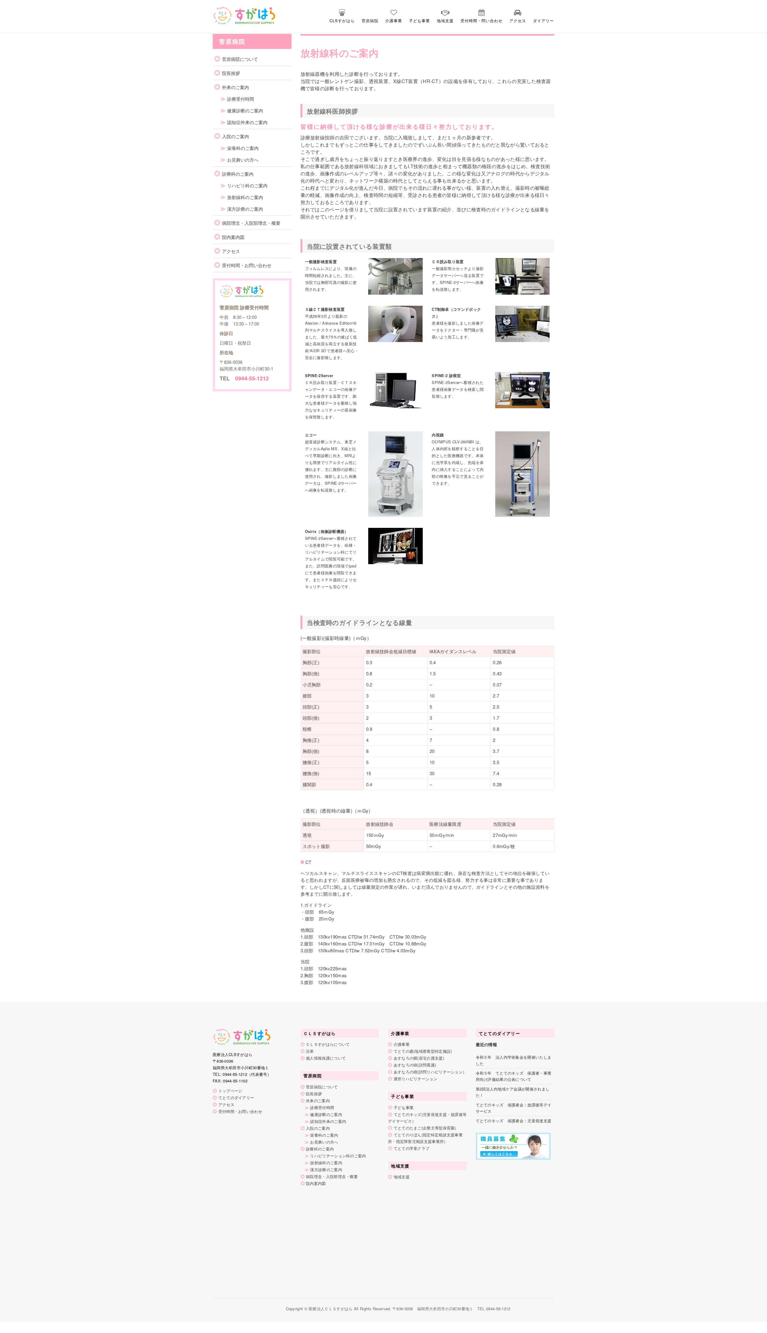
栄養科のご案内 (243, 148)
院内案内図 (233, 237)
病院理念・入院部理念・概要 (251, 223)
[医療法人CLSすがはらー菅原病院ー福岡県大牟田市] (233, 15)
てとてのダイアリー (236, 1097)
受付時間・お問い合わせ (246, 265)
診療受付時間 (240, 99)
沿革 (310, 1051)
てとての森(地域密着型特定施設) (423, 1051)
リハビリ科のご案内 (247, 185)
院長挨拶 (231, 73)
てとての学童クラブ (412, 1148)
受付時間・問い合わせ (481, 20)
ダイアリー (543, 20)
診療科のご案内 (237, 174)
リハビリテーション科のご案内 (338, 1156)
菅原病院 (370, 20)
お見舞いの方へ (243, 159)
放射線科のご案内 (245, 197)
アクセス (517, 20)
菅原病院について (240, 59)
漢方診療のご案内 (245, 209)
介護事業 (393, 20)
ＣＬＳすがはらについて (328, 1044)
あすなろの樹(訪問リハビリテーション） (430, 1072)
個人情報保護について (326, 1058)
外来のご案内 (235, 87)
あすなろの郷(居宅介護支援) (419, 1058)
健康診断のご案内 (245, 110)
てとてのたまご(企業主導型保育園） (426, 1128)
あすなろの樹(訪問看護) (415, 1065)
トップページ (230, 1090)
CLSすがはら (342, 20)
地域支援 (445, 20)
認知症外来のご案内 (247, 122)
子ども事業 (419, 20)
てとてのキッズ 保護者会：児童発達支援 (514, 1120)
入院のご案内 (235, 136)
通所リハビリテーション (415, 1079)
